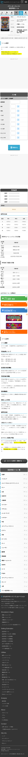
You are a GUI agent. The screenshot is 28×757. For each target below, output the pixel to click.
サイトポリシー (5, 738)
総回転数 (3, 102)
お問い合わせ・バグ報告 (7, 726)
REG (2, 111)
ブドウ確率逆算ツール (7, 648)
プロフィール (5, 712)
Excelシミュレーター (7, 694)
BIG (1, 106)
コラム (3, 715)
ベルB (2, 120)
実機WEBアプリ (5, 622)
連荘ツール (4, 674)
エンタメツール (5, 687)
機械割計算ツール (6, 672)
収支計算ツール (5, 670)
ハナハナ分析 (5, 706)
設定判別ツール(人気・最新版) (9, 634)
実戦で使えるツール (6, 665)
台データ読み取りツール (7, 643)
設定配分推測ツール (6, 646)
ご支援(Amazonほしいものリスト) (9, 729)
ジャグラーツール (6, 657)
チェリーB (3, 137)
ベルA (2, 115)
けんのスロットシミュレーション (12, 2)
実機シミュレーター (6, 615)
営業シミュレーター (6, 617)
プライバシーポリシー (7, 741)
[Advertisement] (14, 74)
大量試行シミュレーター (7, 619)
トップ (3, 736)
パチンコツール (5, 682)
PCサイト (4, 743)
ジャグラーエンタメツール (8, 689)
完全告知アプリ (5, 684)
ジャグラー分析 (5, 703)
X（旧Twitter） (5, 720)
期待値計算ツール (6, 677)
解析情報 (4, 701)
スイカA (2, 124)
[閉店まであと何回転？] (22, 2)
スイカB (2, 128)
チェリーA (3, 133)
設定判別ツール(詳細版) (7, 636)
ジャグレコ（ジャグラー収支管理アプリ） (11, 624)
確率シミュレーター (6, 655)
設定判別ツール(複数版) (7, 638)
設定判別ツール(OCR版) (7, 641)
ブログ (3, 717)
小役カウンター (5, 662)
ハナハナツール (5, 660)
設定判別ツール (5, 631)
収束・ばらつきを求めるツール (9, 679)
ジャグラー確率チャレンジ (8, 692)
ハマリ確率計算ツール (7, 667)
